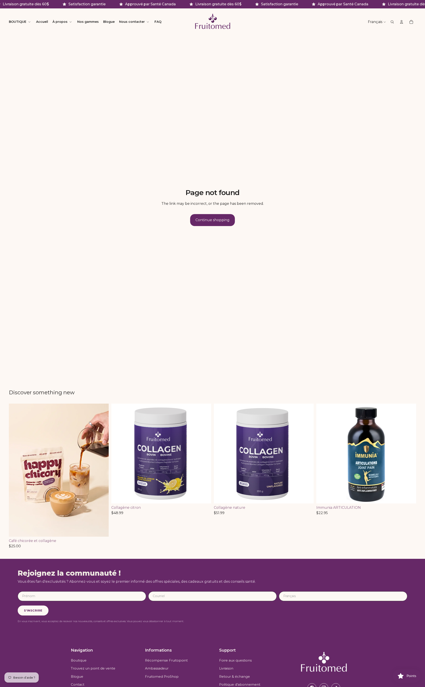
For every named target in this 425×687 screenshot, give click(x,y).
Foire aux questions (235, 660)
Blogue (77, 676)
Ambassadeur (156, 668)
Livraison (226, 668)
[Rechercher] (392, 22)
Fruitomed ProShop (162, 676)
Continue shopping (212, 220)
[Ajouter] (102, 530)
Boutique (79, 660)
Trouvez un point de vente (93, 668)
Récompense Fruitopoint (166, 660)
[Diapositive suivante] (102, 470)
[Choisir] (409, 497)
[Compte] (401, 22)
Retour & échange (234, 676)
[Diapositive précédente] (15, 470)
